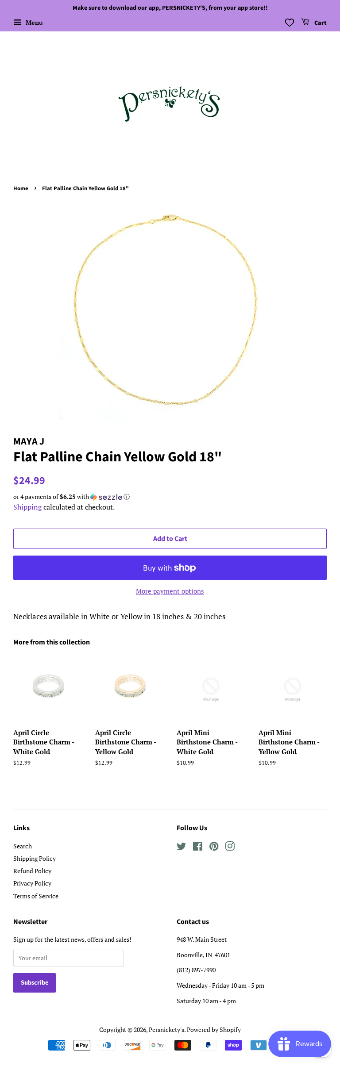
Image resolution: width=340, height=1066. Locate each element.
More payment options (170, 591)
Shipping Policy (34, 858)
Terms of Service (35, 896)
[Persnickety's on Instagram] (230, 848)
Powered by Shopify (214, 1029)
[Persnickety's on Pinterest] (214, 848)
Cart (320, 23)
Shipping (27, 507)
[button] (170, 496)
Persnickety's (166, 1029)
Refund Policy (32, 871)
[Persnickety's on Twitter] (181, 848)
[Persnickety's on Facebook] (198, 848)
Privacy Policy (32, 883)
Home (20, 188)
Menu (33, 22)
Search (22, 846)
